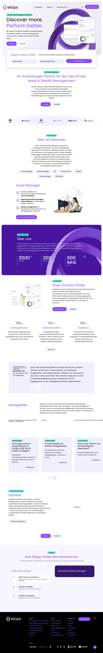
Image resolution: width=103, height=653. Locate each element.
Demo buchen (84, 619)
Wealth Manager (56, 621)
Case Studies (72, 628)
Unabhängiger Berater (58, 628)
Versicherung (55, 633)
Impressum (71, 633)
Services (31, 635)
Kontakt (70, 630)
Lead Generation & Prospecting (39, 621)
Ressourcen (62, 7)
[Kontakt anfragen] (30, 588)
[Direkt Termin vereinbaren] (30, 579)
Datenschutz (72, 635)
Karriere (70, 623)
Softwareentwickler (57, 635)
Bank (52, 630)
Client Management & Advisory (38, 623)
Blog (69, 626)
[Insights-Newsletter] (30, 597)
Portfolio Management (36, 628)
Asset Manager (56, 623)
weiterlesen (30, 467)
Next (38, 386)
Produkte (38, 7)
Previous (32, 386)
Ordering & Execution (35, 626)
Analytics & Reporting (35, 630)
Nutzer (49, 7)
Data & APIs (32, 633)
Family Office (55, 626)
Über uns (70, 621)
